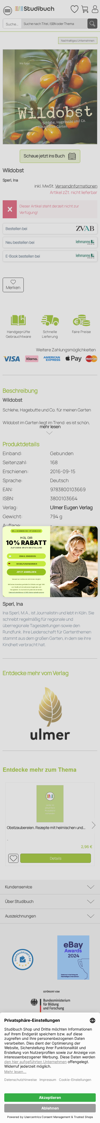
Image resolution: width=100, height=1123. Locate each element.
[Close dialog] (93, 530)
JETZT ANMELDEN (26, 572)
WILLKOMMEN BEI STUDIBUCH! (26, 531)
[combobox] (11, 563)
